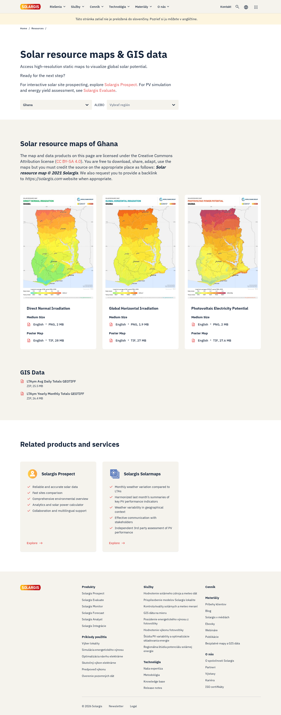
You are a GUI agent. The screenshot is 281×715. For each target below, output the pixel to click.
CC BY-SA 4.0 (68, 161)
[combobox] (109, 105)
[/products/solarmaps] (115, 474)
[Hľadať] (237, 6)
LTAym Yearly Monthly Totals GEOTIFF (55, 394)
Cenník (95, 7)
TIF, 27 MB (131, 340)
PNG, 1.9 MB (132, 324)
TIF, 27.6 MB (214, 340)
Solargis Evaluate (99, 90)
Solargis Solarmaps (142, 474)
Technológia (117, 7)
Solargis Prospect (121, 84)
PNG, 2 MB (48, 324)
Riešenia (56, 7)
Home (23, 28)
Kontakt (225, 7)
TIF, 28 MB (48, 340)
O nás (162, 7)
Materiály (141, 7)
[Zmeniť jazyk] (246, 6)
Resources (37, 28)
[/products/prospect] (32, 474)
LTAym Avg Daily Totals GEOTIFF (51, 381)
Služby (75, 7)
